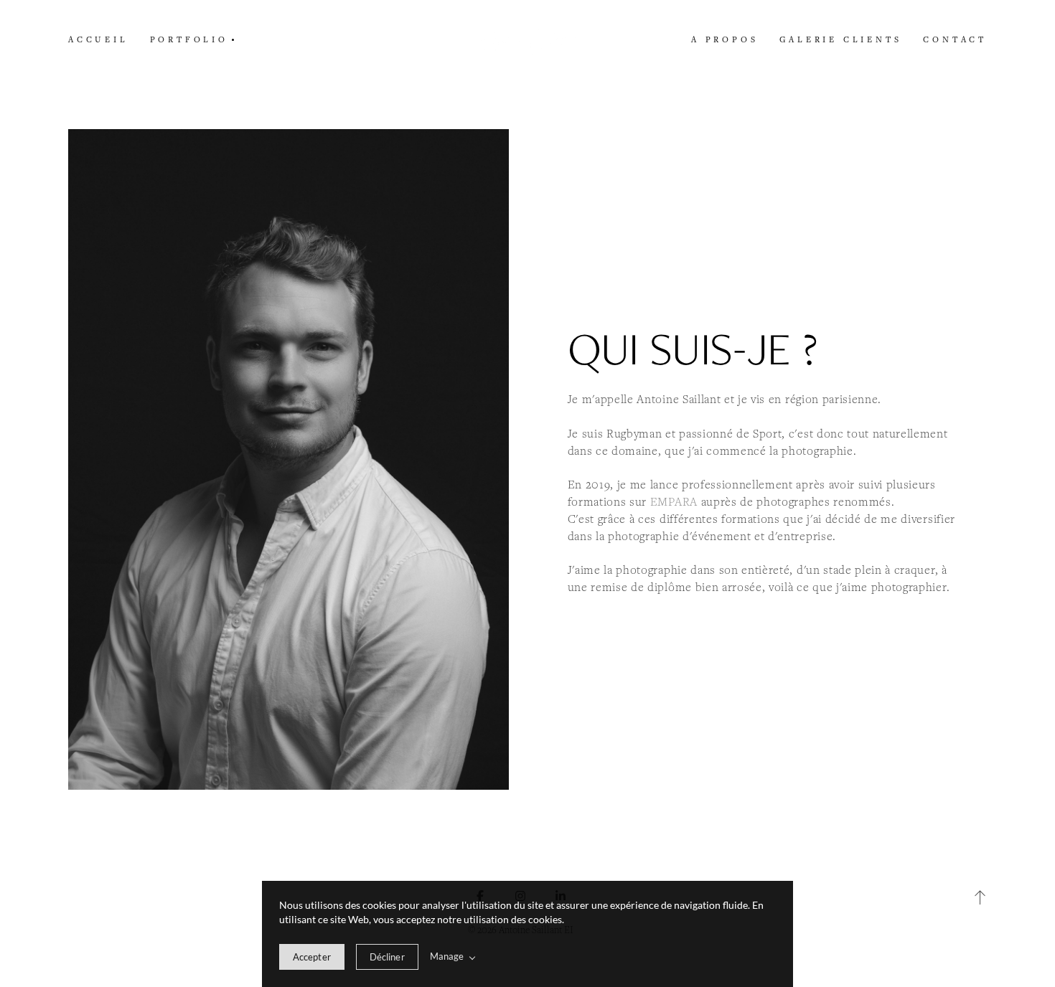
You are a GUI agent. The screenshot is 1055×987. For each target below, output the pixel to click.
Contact (955, 39)
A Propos (724, 39)
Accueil (98, 39)
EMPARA (674, 501)
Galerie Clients (840, 39)
